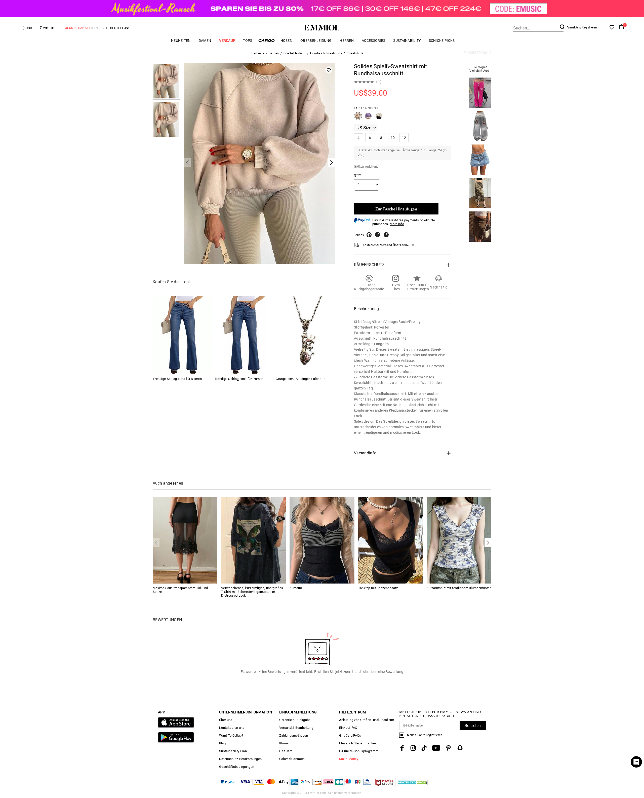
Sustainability (407, 41)
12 (404, 138)
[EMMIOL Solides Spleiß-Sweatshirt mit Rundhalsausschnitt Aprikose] (358, 118)
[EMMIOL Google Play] (176, 741)
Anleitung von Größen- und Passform (366, 720)
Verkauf (227, 41)
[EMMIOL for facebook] (402, 748)
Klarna (284, 743)
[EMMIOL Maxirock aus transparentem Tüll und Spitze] (185, 539)
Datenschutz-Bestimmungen (240, 759)
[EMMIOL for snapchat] (460, 747)
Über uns (225, 720)
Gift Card (286, 751)
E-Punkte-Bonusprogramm (358, 751)
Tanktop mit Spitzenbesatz (378, 588)
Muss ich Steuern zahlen (357, 743)
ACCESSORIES (373, 41)
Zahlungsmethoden (293, 735)
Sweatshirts (355, 53)
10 (393, 138)
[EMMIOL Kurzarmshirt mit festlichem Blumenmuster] (459, 539)
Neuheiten (181, 41)
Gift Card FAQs (350, 735)
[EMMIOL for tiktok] (424, 748)
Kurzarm (296, 588)
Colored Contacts (292, 759)
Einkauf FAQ (348, 728)
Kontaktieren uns (232, 728)
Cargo (266, 40)
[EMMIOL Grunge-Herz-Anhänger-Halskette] (305, 335)
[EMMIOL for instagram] (413, 748)
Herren (347, 41)
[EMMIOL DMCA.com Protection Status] (412, 785)
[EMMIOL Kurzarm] (322, 539)
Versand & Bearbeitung (296, 728)
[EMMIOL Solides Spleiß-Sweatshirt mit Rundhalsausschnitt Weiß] (379, 118)
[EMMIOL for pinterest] (448, 748)
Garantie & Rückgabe (295, 720)
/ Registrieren (588, 27)
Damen (205, 41)
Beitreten (473, 725)
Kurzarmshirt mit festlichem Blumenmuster (459, 588)
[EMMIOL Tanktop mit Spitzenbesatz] (390, 539)
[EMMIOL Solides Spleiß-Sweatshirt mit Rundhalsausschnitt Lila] (368, 118)
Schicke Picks (442, 41)
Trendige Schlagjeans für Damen (177, 378)
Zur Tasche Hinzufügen (396, 208)
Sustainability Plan (233, 751)
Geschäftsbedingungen (236, 767)
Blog (222, 743)
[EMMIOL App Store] (176, 727)
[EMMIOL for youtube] (436, 748)
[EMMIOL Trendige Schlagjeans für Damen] (182, 335)
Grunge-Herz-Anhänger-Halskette (300, 378)
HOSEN (286, 41)
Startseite (257, 53)
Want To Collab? (231, 735)
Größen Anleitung (366, 166)
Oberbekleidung (316, 41)
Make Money (348, 759)
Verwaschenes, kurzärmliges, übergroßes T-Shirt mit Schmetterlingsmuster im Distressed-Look (252, 591)
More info (397, 224)
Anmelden (573, 27)
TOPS (247, 41)
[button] (488, 542)
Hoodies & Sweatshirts (326, 53)
